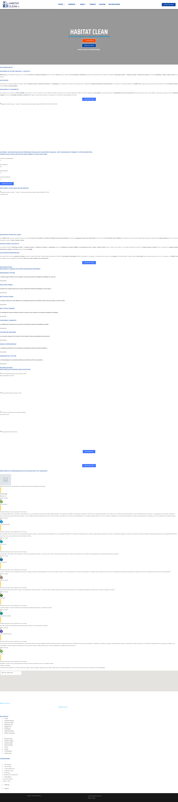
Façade (82, 4)
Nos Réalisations (114, 4)
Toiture (60, 4)
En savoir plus (102, 667)
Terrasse (93, 4)
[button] (64, 4)
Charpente (71, 4)
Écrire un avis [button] (3, 496)
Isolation (102, 4)
